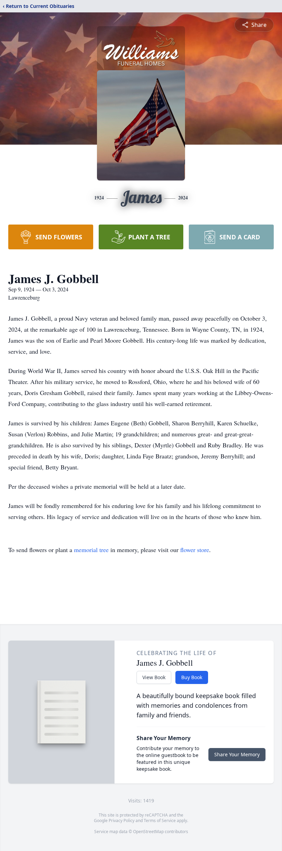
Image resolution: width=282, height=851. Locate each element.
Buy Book (191, 677)
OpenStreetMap (148, 831)
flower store (194, 550)
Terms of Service (160, 820)
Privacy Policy (121, 820)
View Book (153, 677)
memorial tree (91, 550)
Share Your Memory (237, 754)
